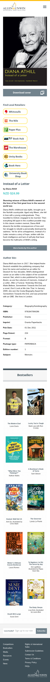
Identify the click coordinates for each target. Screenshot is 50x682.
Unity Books (15, 156)
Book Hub (18, 138)
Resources (7, 656)
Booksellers (7, 648)
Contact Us (29, 655)
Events (6, 660)
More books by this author (25, 248)
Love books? (9, 631)
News (5, 664)
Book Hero (14, 165)
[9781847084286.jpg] (25, 51)
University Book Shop (18, 175)
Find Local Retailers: (14, 104)
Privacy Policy (31, 662)
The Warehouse (17, 147)
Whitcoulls (15, 111)
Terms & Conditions (33, 658)
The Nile (13, 120)
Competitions (8, 644)
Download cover (22, 92)
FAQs (27, 666)
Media (5, 652)
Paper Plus (15, 129)
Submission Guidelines (34, 651)
